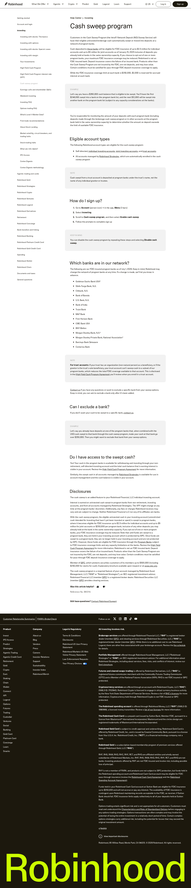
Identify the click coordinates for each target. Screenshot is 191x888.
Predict (85, 4)
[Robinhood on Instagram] (120, 619)
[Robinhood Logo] (13, 4)
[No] (104, 586)
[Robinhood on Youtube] (135, 619)
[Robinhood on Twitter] (114, 619)
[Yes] (97, 586)
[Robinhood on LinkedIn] (125, 619)
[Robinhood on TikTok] (130, 619)
